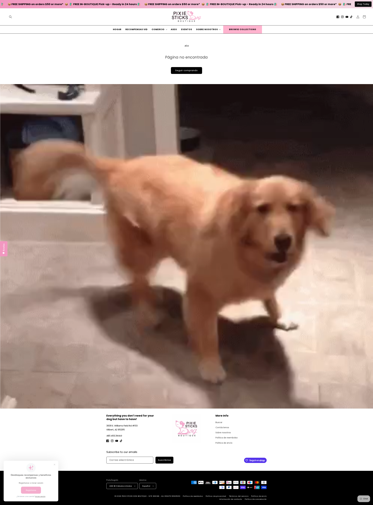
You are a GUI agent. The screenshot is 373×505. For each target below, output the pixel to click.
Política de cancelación (256, 499)
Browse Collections (242, 29)
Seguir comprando (186, 70)
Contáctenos (222, 427)
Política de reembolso (226, 437)
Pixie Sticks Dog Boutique (134, 496)
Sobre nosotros (223, 432)
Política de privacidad (216, 496)
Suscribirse (164, 459)
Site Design (154, 496)
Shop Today (363, 4)
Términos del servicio (239, 496)
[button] (10, 17)
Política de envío (223, 442)
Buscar (218, 422)
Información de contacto (230, 499)
